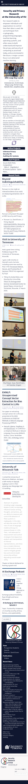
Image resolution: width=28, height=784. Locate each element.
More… (5, 172)
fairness (22, 408)
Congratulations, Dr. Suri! (10, 684)
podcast (15, 575)
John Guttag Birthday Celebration (13, 725)
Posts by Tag (6, 733)
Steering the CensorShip (10, 686)
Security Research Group (13, 4)
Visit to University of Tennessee (12, 666)
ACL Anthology (14, 438)
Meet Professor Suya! (9, 714)
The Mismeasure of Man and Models (13, 718)
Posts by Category (8, 735)
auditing (19, 245)
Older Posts (6, 732)
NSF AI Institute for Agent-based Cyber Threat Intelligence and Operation (14, 99)
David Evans (22, 184)
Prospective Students (11, 648)
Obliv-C (6, 167)
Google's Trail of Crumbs (10, 720)
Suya (12, 245)
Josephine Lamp (18, 87)
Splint (19, 169)
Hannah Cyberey (19, 407)
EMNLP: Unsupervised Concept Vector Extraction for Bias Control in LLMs (12, 398)
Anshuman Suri (9, 83)
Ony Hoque (7, 383)
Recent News (7, 662)
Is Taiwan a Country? (9, 695)
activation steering (12, 408)
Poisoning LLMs (7, 716)
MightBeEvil (14, 167)
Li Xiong (10, 186)
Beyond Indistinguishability (11, 665)
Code (11, 233)
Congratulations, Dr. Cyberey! (11, 679)
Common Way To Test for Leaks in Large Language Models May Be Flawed (13, 711)
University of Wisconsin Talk (11, 674)
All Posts (6, 619)
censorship (15, 472)
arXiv (6, 233)
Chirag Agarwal (9, 575)
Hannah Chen (8, 87)
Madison (10, 474)
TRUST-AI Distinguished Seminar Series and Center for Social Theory (15, 284)
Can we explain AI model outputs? (12, 697)
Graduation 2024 (8, 729)
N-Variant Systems (9, 169)
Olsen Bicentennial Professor (11, 677)
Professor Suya (7, 252)
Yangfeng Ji (5, 408)
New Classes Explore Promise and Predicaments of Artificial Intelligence (12, 691)
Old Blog (5, 737)
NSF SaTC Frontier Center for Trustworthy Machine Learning (14, 122)
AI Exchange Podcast (13, 571)
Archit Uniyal (19, 83)
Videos (6, 658)
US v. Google (6, 688)
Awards (6, 650)
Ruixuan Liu (5, 186)
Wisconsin (4, 474)
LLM (11, 184)
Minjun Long (9, 85)
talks (24, 472)
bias (18, 408)
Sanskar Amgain (15, 385)
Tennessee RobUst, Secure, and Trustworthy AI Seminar (12, 269)
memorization (16, 184)
